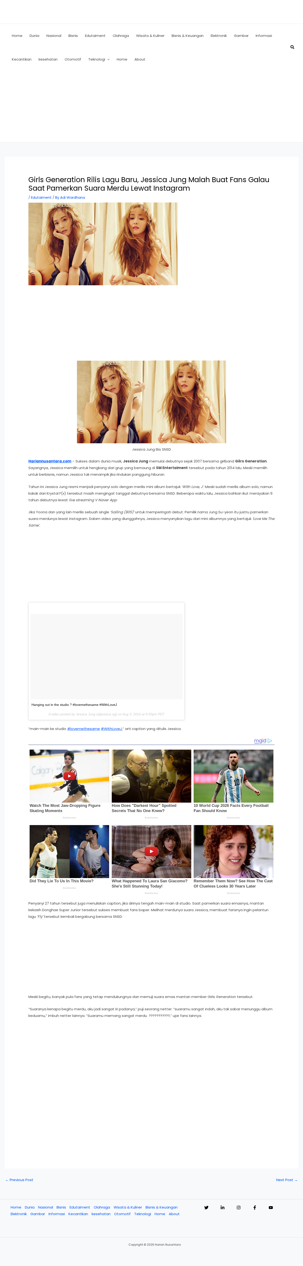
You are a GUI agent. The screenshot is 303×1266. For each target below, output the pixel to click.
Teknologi (142, 1213)
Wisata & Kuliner (128, 1207)
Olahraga (102, 1207)
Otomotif (122, 1213)
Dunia (30, 1207)
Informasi (57, 1213)
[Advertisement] (151, 107)
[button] (107, 59)
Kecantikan (78, 1213)
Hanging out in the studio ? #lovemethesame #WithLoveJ (74, 705)
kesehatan (101, 1213)
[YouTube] (271, 1207)
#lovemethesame (83, 728)
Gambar (37, 1213)
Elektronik (19, 1213)
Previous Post (19, 1179)
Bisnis (61, 1207)
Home (16, 1207)
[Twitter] (206, 1207)
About (174, 1213)
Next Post (287, 1179)
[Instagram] (238, 1207)
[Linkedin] (222, 1207)
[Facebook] (255, 1207)
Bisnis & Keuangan (162, 1207)
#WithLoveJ (111, 728)
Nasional (45, 1207)
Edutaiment (41, 197)
